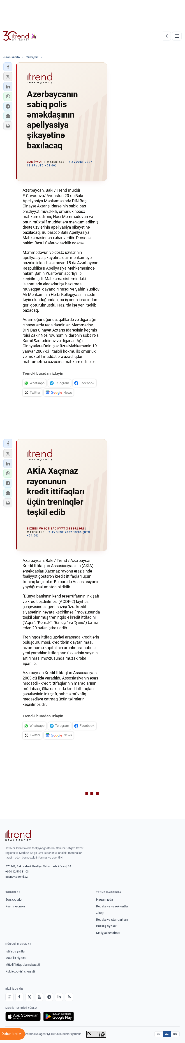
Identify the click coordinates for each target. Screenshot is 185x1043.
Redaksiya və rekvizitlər (112, 906)
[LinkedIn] (59, 997)
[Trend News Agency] (18, 835)
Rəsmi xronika (15, 906)
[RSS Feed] (69, 997)
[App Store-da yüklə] (23, 1016)
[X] (29, 997)
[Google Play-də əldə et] (58, 1016)
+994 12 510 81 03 (17, 871)
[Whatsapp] (9, 997)
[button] (8, 67)
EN (158, 1034)
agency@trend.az (16, 876)
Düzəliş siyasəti (106, 926)
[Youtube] (39, 997)
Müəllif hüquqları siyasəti (22, 964)
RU (175, 1034)
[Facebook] (19, 997)
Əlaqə (100, 913)
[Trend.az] (20, 36)
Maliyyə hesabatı (108, 933)
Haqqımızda (104, 899)
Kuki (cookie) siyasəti (20, 971)
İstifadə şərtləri (15, 951)
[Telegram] (49, 997)
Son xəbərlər (14, 899)
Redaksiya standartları (112, 919)
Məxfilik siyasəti (16, 958)
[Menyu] (177, 36)
